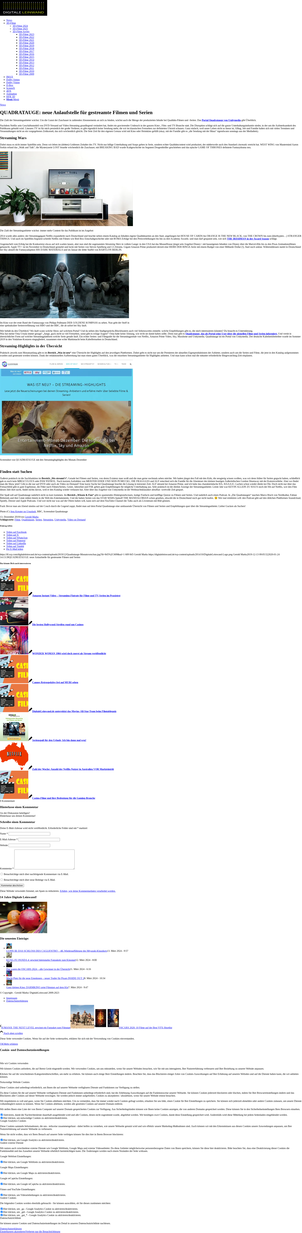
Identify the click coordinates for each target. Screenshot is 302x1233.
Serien (39, 519)
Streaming (48, 519)
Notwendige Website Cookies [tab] (15, 1082)
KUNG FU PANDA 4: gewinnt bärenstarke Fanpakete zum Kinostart (41, 960)
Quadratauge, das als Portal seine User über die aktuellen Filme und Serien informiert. (231, 333)
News (3, 104)
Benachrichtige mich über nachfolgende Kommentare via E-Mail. (36, 874)
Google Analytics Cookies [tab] (13, 1120)
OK (2, 1044)
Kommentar (7, 868)
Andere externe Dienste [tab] (11, 1143)
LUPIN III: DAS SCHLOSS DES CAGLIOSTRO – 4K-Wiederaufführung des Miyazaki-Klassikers (56, 951)
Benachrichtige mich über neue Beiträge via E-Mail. (29, 879)
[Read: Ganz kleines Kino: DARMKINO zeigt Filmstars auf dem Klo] (9, 984)
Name (4, 833)
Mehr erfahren (11, 1044)
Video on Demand (76, 519)
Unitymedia (60, 519)
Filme (17, 519)
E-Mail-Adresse (9, 839)
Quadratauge (28, 519)
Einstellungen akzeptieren (12, 1231)
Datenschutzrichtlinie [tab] (10, 1218)
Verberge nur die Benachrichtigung (42, 1231)
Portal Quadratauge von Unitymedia (221, 120)
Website (4, 845)
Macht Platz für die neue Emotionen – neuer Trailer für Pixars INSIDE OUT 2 (45, 978)
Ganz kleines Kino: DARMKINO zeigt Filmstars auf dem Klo (37, 987)
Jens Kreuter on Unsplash (23, 511)
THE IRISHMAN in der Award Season (248, 238)
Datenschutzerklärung (11, 1228)
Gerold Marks (32, 516)
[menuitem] (154, 20)
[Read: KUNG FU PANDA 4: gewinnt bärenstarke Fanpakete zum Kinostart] (9, 957)
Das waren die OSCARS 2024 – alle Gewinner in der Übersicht (38, 969)
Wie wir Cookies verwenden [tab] (14, 1063)
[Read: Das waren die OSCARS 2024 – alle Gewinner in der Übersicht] (9, 966)
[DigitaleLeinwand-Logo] (23, 15)
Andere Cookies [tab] (8, 1198)
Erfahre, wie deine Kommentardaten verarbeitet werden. (88, 891)
